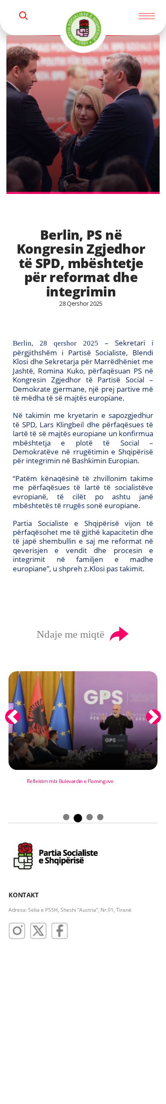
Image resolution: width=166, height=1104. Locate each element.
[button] (12, 716)
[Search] (23, 15)
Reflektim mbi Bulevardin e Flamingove (70, 781)
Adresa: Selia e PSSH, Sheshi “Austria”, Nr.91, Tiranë (70, 909)
